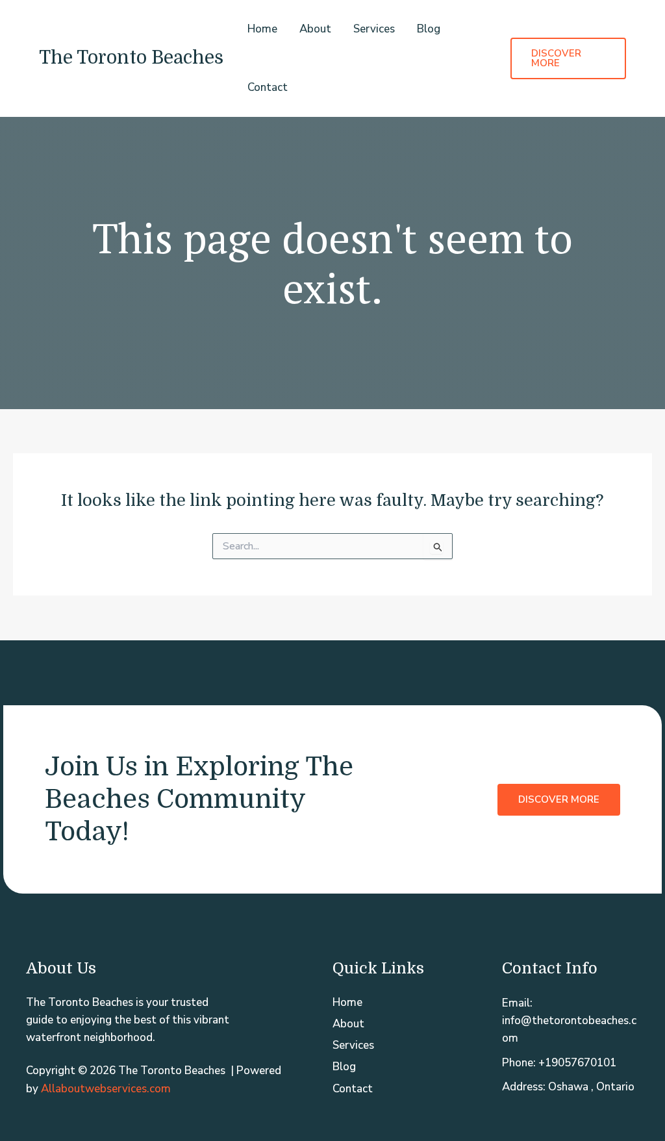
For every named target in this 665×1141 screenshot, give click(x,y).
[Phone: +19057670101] (559, 1063)
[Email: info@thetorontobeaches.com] (570, 1020)
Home (262, 28)
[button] (568, 58)
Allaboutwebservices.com (106, 1088)
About (315, 28)
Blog (428, 28)
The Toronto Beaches (131, 57)
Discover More (558, 798)
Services (374, 28)
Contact (267, 87)
